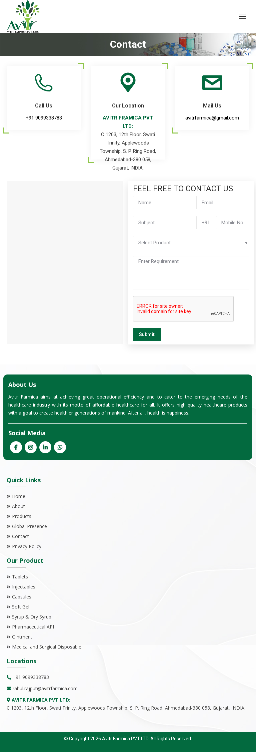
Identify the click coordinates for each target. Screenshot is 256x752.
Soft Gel (20, 606)
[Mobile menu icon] (242, 16)
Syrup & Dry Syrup (31, 616)
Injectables (23, 586)
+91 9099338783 (44, 118)
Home (18, 496)
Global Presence (29, 526)
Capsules (21, 596)
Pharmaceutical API (33, 626)
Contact (20, 536)
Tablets (20, 576)
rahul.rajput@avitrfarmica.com (45, 688)
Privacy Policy (26, 546)
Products (21, 516)
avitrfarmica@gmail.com (212, 118)
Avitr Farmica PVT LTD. (125, 738)
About (18, 506)
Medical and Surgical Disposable (46, 647)
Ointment (22, 637)
